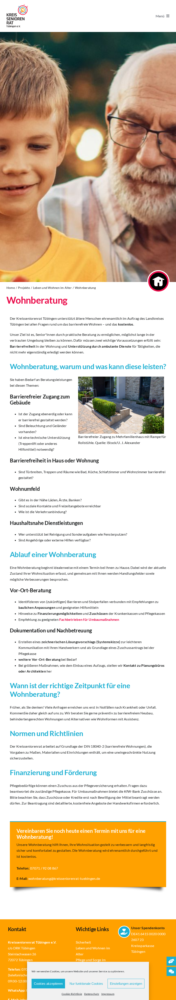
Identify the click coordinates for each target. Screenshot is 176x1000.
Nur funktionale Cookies (86, 983)
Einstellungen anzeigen (126, 983)
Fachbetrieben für (89, 619)
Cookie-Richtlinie (72, 993)
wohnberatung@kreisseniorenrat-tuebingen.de (64, 878)
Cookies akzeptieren (48, 983)
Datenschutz (91, 993)
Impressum (107, 993)
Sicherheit (83, 942)
